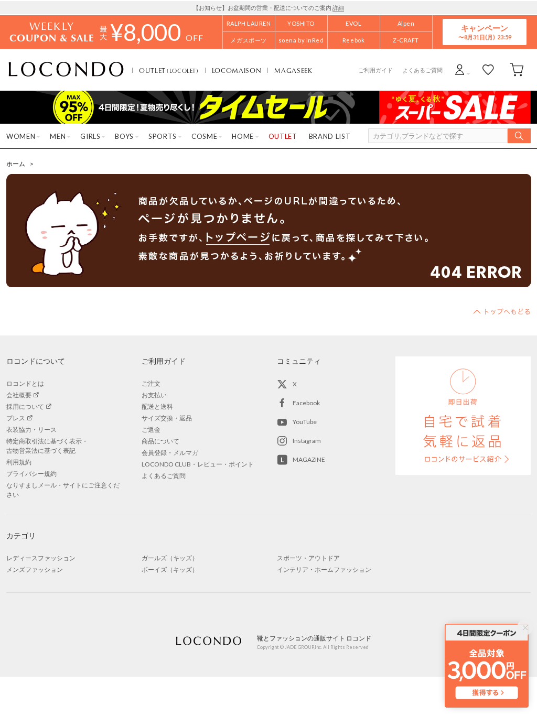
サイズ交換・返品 (167, 418)
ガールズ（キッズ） (170, 558)
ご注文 (151, 383)
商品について (160, 441)
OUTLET (169, 70)
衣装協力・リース (31, 429)
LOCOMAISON (237, 70)
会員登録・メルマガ (170, 453)
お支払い (154, 395)
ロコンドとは (25, 383)
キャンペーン (484, 31)
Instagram (307, 440)
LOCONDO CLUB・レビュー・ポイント (198, 464)
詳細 (338, 7)
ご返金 (151, 429)
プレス (15, 418)
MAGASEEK (293, 70)
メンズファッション (34, 569)
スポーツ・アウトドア (308, 558)
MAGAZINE (309, 459)
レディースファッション (41, 558)
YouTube (305, 422)
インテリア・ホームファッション (324, 569)
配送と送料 (157, 406)
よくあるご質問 (422, 70)
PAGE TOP (502, 311)
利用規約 (18, 462)
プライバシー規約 (31, 474)
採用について (25, 406)
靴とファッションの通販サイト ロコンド (66, 70)
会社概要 (18, 395)
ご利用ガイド (375, 70)
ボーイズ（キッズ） (170, 569)
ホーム (15, 164)
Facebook (306, 403)
